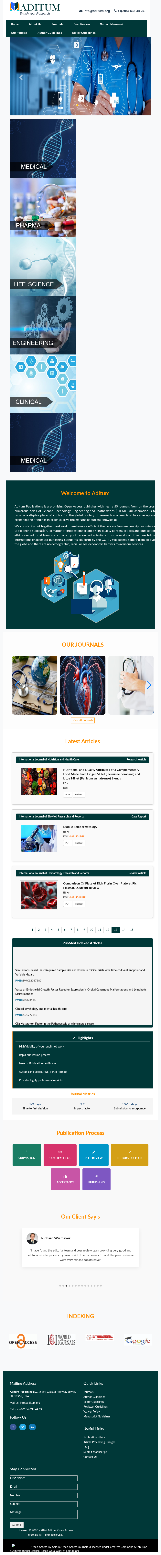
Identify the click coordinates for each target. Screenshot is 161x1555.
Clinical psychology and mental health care (41, 996)
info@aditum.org (30, 1403)
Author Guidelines (50, 32)
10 (91, 930)
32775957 (29, 1017)
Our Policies (19, 32)
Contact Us (90, 1457)
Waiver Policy (91, 1411)
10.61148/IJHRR (77, 897)
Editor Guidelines (84, 32)
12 (107, 930)
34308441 (29, 988)
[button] (149, 685)
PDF (67, 794)
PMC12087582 (32, 968)
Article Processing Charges (99, 1442)
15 (131, 930)
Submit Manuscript (112, 24)
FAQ (86, 1447)
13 (115, 930)
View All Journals (83, 720)
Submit (16, 1525)
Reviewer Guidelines (95, 1406)
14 (123, 930)
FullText (79, 794)
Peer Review (82, 24)
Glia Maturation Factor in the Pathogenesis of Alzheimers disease (54, 1011)
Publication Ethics (94, 1437)
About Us (35, 24)
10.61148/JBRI (76, 836)
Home (15, 24)
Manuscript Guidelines (96, 1416)
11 (99, 930)
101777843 (30, 1002)
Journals (57, 24)
